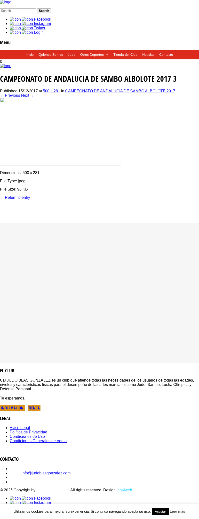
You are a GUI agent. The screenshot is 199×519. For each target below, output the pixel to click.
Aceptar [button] (160, 511)
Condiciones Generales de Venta (38, 441)
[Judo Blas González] (5, 2)
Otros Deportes (92, 54)
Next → (27, 95)
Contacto (166, 54)
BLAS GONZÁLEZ (52, 490)
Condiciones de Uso (27, 436)
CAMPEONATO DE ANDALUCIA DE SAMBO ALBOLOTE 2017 (120, 91)
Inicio (30, 54)
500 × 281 (51, 91)
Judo (71, 54)
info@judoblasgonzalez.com (46, 473)
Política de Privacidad (28, 432)
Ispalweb (124, 490)
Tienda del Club (125, 54)
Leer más (177, 511)
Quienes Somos (51, 54)
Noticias (148, 54)
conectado (48, 217)
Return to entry (15, 197)
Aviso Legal (20, 428)
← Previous (10, 95)
